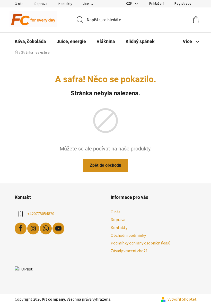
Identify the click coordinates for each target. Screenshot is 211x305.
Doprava (40, 3)
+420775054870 (40, 214)
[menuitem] (30, 41)
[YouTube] (58, 228)
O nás (19, 3)
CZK (129, 3)
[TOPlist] (24, 269)
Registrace (182, 3)
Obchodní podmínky (128, 235)
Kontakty (65, 3)
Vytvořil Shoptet (182, 299)
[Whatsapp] (46, 228)
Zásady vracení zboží (129, 251)
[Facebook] (21, 228)
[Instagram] (33, 228)
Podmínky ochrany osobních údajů (140, 243)
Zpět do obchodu (105, 165)
